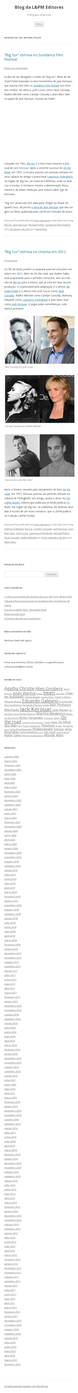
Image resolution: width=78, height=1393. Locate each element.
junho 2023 (10, 774)
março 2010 (10, 1360)
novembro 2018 (12, 905)
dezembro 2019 (12, 852)
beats (49, 692)
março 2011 (10, 1307)
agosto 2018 (11, 918)
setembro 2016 (12, 1019)
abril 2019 (9, 887)
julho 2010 (9, 1342)
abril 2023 (9, 782)
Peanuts (48, 725)
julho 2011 (9, 1290)
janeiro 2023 (11, 796)
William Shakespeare (33, 735)
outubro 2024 (11, 756)
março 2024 (10, 761)
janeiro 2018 (11, 949)
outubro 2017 (11, 962)
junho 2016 (10, 1032)
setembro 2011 (12, 1281)
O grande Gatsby (52, 718)
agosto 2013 (11, 1180)
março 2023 (10, 787)
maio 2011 (9, 1298)
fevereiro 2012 (12, 1259)
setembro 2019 (12, 866)
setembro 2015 (12, 1071)
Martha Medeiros (50, 713)
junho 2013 (10, 1189)
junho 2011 (10, 1294)
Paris (19, 726)
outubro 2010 (11, 1329)
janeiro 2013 (11, 1211)
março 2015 (10, 1097)
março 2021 (10, 817)
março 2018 (10, 940)
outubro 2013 (11, 1172)
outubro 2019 (11, 861)
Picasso (59, 726)
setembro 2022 (12, 804)
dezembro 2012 (12, 1215)
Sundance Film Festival (57, 224)
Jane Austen (60, 710)
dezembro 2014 (12, 1110)
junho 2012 (10, 1242)
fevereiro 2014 (12, 1154)
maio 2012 (9, 1246)
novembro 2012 (12, 1220)
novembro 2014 (12, 1115)
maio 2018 (9, 931)
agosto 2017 (11, 971)
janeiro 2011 (11, 1316)
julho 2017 (9, 975)
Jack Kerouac (20, 224)
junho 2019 (10, 879)
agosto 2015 (11, 1075)
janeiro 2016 (11, 1054)
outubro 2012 (11, 1224)
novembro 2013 (12, 1167)
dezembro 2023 (12, 769)
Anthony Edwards (14, 529)
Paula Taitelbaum (32, 726)
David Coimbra (63, 697)
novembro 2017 (12, 957)
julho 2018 (9, 922)
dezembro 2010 (12, 1320)
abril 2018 (9, 936)
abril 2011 (9, 1303)
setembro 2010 (12, 1333)
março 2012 (10, 1255)
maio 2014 (9, 1141)
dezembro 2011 (12, 1268)
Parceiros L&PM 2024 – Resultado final (25, 609)
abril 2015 (9, 1093)
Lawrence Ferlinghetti (60, 176)
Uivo (41, 732)
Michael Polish (36, 224)
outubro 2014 (11, 1119)
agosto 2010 (11, 1338)
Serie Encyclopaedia (21, 729)
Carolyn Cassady (43, 529)
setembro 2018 (12, 914)
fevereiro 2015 (12, 1102)
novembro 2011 (12, 1272)
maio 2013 (9, 1194)
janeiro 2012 (11, 1263)
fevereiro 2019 (12, 896)
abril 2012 (9, 1250)
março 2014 (10, 1150)
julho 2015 (9, 1080)
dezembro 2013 (12, 1163)
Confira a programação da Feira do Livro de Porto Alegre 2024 (38, 596)
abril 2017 (9, 988)
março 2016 (10, 1045)
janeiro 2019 (11, 901)
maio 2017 (9, 984)
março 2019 (10, 892)
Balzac (39, 693)
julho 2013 (9, 1185)
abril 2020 (9, 839)
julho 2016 (9, 1027)
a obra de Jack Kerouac (45, 207)
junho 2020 (10, 835)
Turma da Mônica (28, 732)
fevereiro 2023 (12, 791)
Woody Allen (53, 735)
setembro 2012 (12, 1228)
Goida (45, 705)
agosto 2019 (11, 870)
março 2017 (10, 992)
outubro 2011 (11, 1277)
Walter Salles (12, 735)
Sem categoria (42, 220)
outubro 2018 (11, 909)
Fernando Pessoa (32, 705)
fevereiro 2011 (12, 1312)
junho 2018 (10, 927)
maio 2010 (9, 1351)
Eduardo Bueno (12, 701)
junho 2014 (10, 1137)
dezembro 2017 (12, 953)
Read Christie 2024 (14, 614)
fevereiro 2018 (12, 944)
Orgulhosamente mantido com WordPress (26, 1386)
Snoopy (59, 729)
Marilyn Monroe (27, 714)
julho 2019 (9, 874)
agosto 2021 (11, 809)
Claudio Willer (47, 697)
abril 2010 (9, 1355)
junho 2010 (10, 1347)
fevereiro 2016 (12, 1049)
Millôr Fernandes (31, 718)
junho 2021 (10, 813)
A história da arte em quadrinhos (22, 618)
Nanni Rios (41, 229)
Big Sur (8, 224)
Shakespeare (42, 729)
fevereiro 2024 (12, 765)
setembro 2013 (12, 1176)
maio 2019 (9, 883)
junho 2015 (10, 1084)
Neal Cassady (12, 537)
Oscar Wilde (51, 722)
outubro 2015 (11, 1067)
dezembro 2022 (12, 800)
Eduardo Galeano (40, 701)
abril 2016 (9, 1040)
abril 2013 (9, 1198)
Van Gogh (50, 732)
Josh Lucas (22, 533)
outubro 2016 (11, 1014)
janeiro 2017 (11, 1001)
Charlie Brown (32, 697)
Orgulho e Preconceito (33, 722)
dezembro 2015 (12, 1058)
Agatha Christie (19, 688)
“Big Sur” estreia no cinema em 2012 (35, 251)
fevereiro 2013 (12, 1207)
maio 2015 (9, 1089)
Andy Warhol (24, 693)
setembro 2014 (12, 1124)
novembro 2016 (12, 1010)
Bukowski (60, 693)
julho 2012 (9, 1237)
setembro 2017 (12, 966)
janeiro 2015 (11, 1106)
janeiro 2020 (11, 848)
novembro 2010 (12, 1325)
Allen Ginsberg (49, 688)
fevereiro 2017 (12, 997)
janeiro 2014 (11, 1159)
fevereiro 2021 (12, 822)
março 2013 (10, 1202)
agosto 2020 (11, 831)
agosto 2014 (11, 1128)
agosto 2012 (11, 1233)
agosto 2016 (11, 1023)
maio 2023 (9, 778)
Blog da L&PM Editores (39, 7)
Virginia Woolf (62, 732)
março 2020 (10, 844)
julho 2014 (9, 1132)
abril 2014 (9, 1145)
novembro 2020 (12, 826)
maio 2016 (9, 1036)
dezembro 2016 (12, 1005)
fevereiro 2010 (12, 1364)
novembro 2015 (12, 1062)
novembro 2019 (12, 857)
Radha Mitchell (29, 537)
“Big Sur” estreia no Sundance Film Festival (33, 57)
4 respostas (10, 260)
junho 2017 (10, 979)
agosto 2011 (11, 1285)
